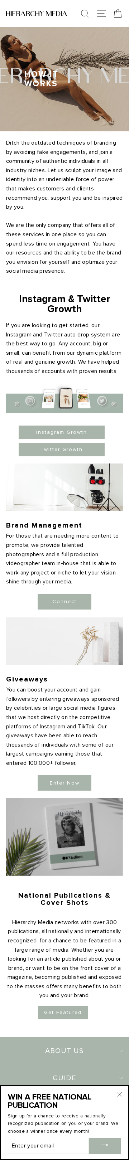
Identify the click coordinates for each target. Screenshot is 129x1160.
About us (64, 1051)
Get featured (63, 1012)
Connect (64, 601)
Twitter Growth (61, 449)
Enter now (65, 783)
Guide (64, 1078)
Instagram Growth (61, 432)
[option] (64, 79)
